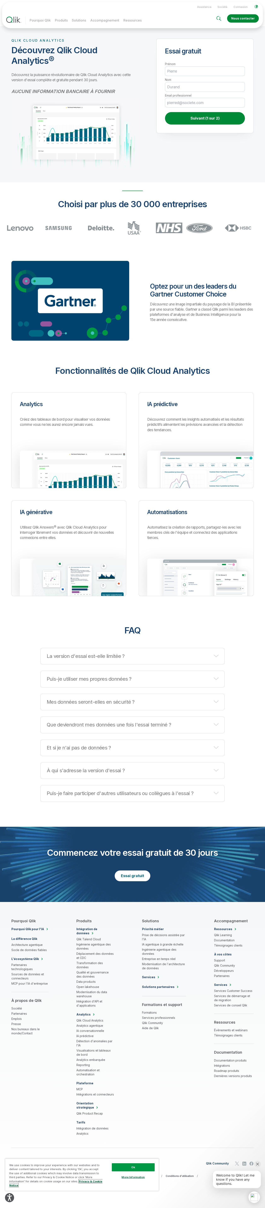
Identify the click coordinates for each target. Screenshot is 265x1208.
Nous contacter (243, 18)
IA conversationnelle (90, 1030)
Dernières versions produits (233, 1076)
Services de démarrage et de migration (232, 998)
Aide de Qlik (150, 1028)
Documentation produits (230, 1060)
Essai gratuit (132, 876)
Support (219, 960)
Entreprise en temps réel (159, 959)
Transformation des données (89, 965)
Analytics (82, 1133)
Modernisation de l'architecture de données (163, 966)
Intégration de (86, 931)
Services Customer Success (233, 991)
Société (222, 6)
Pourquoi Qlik (40, 20)
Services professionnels (158, 1017)
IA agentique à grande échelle (162, 944)
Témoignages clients (228, 945)
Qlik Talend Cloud (88, 939)
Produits (61, 20)
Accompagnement (104, 20)
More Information (133, 1177)
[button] (132, 656)
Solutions (79, 20)
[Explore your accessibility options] (9, 1197)
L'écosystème (25, 959)
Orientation (85, 1105)
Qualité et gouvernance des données (92, 974)
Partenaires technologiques (22, 967)
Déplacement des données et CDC (95, 956)
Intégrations (222, 1065)
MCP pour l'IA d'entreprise (29, 983)
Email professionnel (178, 95)
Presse (16, 1024)
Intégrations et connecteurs (95, 1094)
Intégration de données (92, 1128)
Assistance (204, 6)
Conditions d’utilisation (180, 1176)
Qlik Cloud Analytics (89, 1020)
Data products (86, 981)
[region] (82, 1174)
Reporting (83, 1065)
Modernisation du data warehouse (91, 994)
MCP (79, 1089)
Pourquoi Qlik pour (27, 929)
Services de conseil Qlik (230, 1005)
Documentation (224, 940)
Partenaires (19, 1013)
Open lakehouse (87, 987)
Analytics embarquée (90, 1060)
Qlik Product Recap (89, 1113)
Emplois (16, 1018)
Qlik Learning (223, 935)
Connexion (241, 6)
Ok (133, 1167)
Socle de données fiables (29, 950)
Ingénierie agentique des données (93, 946)
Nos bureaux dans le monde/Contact (25, 1031)
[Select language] (256, 6)
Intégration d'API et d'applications (89, 1003)
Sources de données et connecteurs (27, 976)
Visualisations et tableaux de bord (93, 1052)
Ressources (132, 20)
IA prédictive (85, 1036)
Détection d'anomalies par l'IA (94, 1043)
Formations (149, 1012)
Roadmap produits (226, 1070)
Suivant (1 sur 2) (205, 118)
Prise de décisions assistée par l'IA (163, 937)
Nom (168, 79)
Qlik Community (152, 1023)
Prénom (170, 64)
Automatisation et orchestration (88, 1072)
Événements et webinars (231, 1030)
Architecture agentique (27, 945)
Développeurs (224, 970)
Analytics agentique (89, 1025)
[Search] (219, 18)
